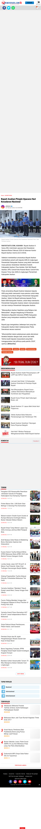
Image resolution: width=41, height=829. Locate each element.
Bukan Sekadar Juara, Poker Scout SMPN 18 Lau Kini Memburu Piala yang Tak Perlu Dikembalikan (16, 744)
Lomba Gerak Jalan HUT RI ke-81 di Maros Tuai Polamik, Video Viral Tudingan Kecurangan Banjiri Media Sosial (13, 566)
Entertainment (10, 696)
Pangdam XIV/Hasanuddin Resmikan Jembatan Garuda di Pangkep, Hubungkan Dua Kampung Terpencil (14, 494)
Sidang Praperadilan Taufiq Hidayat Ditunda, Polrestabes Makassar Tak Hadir (13, 578)
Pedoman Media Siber (20, 778)
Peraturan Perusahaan (32, 774)
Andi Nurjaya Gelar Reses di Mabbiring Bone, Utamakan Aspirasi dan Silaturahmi (14, 542)
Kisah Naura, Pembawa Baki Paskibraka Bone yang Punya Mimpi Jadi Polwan (14, 732)
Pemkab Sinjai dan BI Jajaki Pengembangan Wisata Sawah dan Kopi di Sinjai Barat (13, 639)
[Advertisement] (20, 101)
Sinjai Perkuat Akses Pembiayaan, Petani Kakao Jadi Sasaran (13, 626)
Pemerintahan (31, 349)
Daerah (22, 349)
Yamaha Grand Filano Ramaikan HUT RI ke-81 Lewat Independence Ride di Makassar (14, 614)
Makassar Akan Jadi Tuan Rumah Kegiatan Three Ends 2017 (21, 719)
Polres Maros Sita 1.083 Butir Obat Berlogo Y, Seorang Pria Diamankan (13, 505)
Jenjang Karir (28, 776)
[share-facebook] (4, 8)
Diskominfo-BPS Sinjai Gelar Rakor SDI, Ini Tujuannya (16, 755)
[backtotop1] (39, 784)
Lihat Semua (20, 673)
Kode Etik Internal (20, 774)
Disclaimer (11, 774)
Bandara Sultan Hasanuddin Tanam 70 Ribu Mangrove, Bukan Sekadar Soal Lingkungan (14, 663)
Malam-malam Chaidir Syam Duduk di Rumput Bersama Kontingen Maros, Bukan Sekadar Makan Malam (14, 518)
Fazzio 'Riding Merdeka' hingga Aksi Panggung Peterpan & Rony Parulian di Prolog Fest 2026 (14, 602)
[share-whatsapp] (13, 8)
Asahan (15, 349)
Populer (29, 2)
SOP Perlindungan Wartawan (16, 776)
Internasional (10, 691)
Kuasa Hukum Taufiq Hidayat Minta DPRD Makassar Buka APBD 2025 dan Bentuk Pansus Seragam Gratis (14, 554)
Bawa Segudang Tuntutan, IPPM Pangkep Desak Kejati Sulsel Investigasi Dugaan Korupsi (15, 651)
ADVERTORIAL (8, 195)
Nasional (9, 687)
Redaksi (5, 774)
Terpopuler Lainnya (20, 765)
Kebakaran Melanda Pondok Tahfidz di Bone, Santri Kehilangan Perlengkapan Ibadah (16, 708)
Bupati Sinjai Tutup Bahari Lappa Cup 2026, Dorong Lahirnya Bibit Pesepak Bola (14, 530)
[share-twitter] (8, 8)
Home (2, 195)
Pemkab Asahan (7, 352)
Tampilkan (35, 441)
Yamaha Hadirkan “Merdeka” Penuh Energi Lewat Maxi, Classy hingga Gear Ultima (14, 590)
